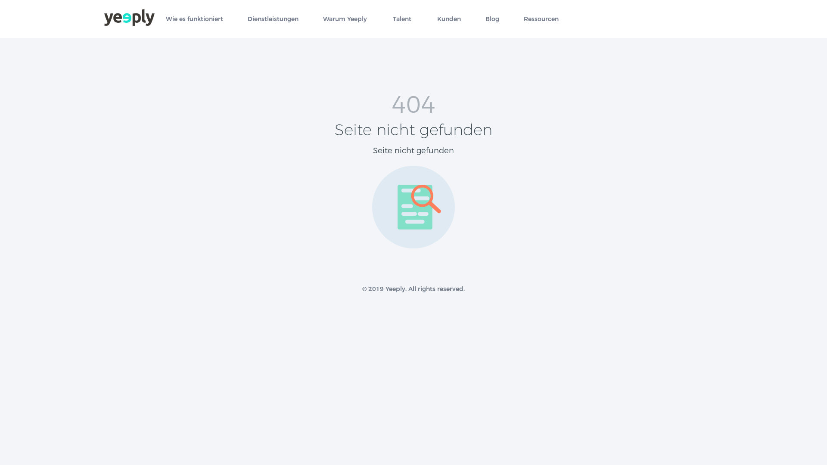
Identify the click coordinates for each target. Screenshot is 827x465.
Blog (492, 19)
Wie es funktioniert (194, 19)
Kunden (449, 19)
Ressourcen (541, 19)
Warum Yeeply (345, 19)
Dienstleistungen (273, 19)
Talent (402, 19)
